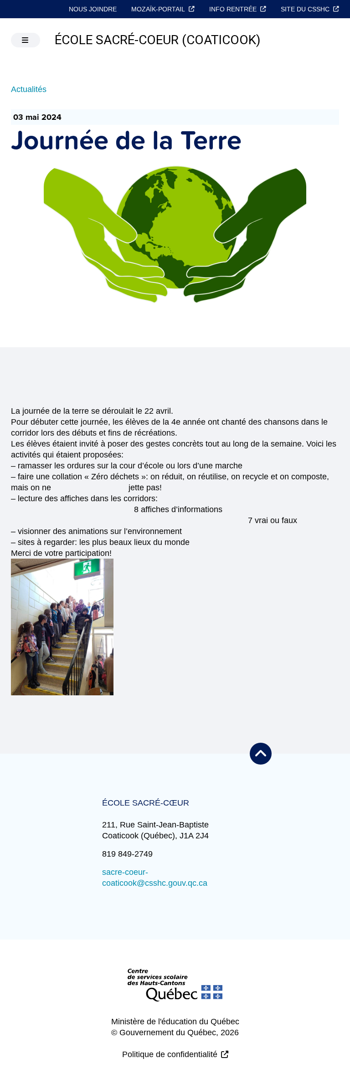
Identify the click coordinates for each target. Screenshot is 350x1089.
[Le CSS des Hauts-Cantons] (175, 992)
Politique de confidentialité (169, 1054)
